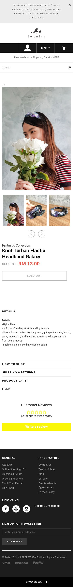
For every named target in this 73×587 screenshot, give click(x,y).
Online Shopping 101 (14, 469)
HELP (6, 388)
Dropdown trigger (27, 48)
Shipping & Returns (18, 372)
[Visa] (6, 562)
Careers (43, 478)
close (70, 5)
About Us (7, 464)
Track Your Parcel (12, 483)
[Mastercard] (21, 562)
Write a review (36, 427)
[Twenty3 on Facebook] (5, 509)
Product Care (14, 380)
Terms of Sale (47, 469)
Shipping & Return (12, 474)
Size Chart (8, 488)
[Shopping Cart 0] (64, 48)
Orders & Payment (12, 478)
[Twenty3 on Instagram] (26, 509)
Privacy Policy (47, 492)
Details (8, 311)
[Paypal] (38, 562)
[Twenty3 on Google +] (16, 509)
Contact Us (45, 464)
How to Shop (13, 364)
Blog (41, 474)
